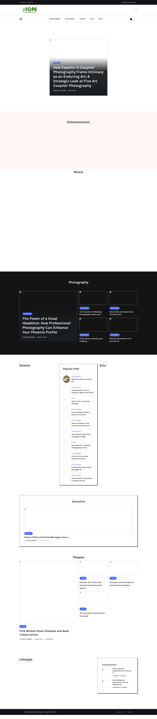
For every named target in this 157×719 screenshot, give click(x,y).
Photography (70, 19)
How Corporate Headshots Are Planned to (121, 671)
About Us (30, 2)
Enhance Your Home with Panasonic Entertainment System (91, 585)
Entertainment (54, 19)
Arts (92, 19)
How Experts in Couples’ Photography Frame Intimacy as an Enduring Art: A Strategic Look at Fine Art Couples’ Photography (78, 76)
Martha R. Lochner (120, 687)
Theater (82, 19)
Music (101, 19)
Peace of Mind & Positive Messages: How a (46, 537)
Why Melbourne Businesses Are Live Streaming (120, 682)
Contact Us (23, 2)
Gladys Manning (29, 337)
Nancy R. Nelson (60, 90)
